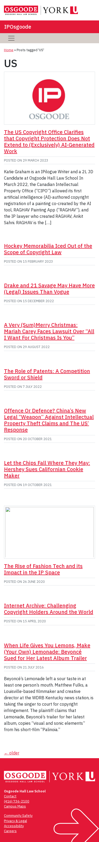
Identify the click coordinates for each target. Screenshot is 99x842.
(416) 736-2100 (16, 801)
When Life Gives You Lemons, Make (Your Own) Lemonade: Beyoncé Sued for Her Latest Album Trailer (47, 652)
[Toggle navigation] (11, 38)
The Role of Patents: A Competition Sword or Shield (47, 374)
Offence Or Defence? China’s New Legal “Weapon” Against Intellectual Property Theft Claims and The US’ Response (49, 420)
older (11, 753)
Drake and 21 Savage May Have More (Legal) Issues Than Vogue (49, 288)
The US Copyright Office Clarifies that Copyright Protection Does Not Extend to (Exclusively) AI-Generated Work (49, 141)
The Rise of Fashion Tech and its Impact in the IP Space (43, 569)
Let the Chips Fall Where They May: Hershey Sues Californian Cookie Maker (47, 469)
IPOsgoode (17, 26)
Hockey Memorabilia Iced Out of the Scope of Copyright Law (48, 249)
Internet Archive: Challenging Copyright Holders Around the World (48, 608)
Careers (10, 831)
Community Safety (18, 815)
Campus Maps (15, 806)
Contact (10, 796)
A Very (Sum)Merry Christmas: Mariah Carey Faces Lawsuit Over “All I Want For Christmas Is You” (49, 331)
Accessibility (14, 826)
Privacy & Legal (15, 821)
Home (8, 50)
